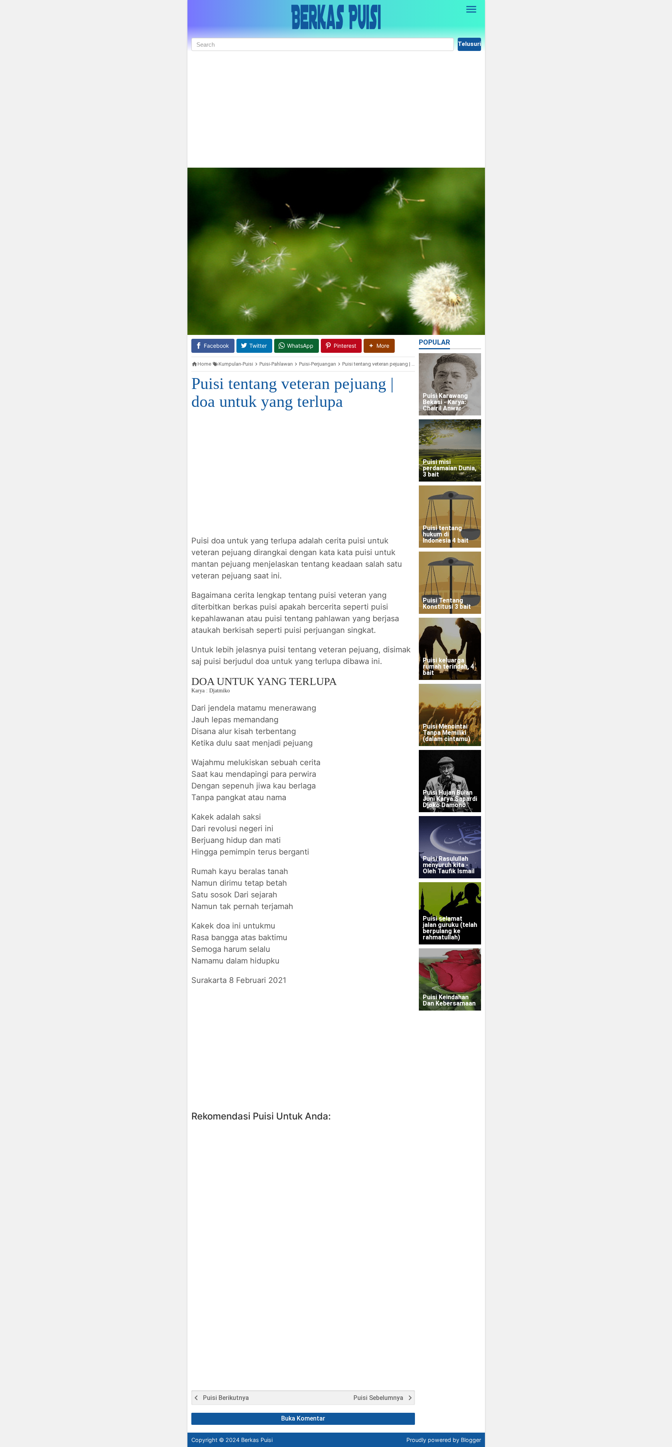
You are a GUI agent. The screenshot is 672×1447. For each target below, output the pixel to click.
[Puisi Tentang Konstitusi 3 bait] (450, 583)
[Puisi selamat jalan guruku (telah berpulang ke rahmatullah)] (450, 913)
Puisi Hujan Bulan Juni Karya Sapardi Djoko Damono (450, 799)
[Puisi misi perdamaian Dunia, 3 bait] (450, 450)
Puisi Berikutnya (226, 1398)
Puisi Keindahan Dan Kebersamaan (449, 1000)
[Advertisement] (336, 109)
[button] (379, 345)
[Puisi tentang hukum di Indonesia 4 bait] (450, 516)
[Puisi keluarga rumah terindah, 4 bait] (450, 649)
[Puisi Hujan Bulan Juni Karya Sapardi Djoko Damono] (450, 781)
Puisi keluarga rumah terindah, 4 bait (448, 666)
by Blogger (467, 1439)
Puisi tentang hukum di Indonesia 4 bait (446, 534)
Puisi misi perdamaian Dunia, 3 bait (449, 468)
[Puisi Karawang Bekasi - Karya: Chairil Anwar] (450, 384)
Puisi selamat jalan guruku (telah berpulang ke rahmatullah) (450, 928)
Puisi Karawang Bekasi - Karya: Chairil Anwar (445, 402)
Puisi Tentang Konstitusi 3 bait (447, 603)
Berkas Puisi (257, 1439)
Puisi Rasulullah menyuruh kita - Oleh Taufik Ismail (448, 865)
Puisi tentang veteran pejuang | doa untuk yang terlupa (292, 392)
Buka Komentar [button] (303, 1418)
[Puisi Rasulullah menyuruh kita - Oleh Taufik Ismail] (450, 847)
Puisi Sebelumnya (378, 1398)
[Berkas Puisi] (336, 17)
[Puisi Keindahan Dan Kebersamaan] (450, 979)
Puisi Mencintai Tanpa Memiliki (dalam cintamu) (446, 733)
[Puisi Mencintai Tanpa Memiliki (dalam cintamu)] (450, 715)
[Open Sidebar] (471, 9)
